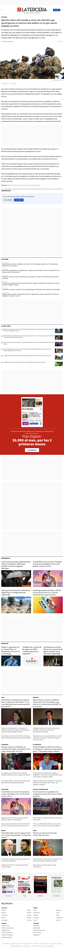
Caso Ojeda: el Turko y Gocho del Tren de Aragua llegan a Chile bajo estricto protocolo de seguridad (31, 289)
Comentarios (14, 83)
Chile (3, 697)
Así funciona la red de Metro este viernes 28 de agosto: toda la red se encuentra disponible (53, 650)
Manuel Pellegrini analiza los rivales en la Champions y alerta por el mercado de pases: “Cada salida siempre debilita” (47, 749)
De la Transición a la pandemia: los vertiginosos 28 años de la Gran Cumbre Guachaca (47, 794)
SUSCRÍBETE (32, 450)
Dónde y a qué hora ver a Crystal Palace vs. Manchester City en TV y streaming (10, 650)
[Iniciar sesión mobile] (62, 10)
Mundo (3, 830)
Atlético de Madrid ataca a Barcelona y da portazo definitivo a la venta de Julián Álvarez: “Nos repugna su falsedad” (47, 782)
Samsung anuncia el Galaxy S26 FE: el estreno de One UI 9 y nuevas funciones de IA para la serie (47, 593)
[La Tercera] (9, 893)
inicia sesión (8, 200)
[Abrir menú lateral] (2, 10)
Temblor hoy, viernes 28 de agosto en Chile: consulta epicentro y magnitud (31, 650)
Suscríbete (19, 200)
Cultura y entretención (40, 789)
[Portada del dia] (32, 426)
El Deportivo (37, 744)
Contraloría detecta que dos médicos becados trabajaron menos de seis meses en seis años (27, 355)
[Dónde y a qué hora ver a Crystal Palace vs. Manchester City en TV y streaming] (11, 661)
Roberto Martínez (9, 41)
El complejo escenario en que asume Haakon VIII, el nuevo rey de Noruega (15, 860)
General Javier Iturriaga (18, 185)
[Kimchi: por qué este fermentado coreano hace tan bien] (48, 847)
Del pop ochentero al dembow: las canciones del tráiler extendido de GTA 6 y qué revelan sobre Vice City (16, 749)
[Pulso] (24, 893)
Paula (35, 830)
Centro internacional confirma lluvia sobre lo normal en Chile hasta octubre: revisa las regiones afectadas (16, 565)
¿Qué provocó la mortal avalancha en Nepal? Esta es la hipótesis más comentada (15, 593)
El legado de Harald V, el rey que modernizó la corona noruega (14, 866)
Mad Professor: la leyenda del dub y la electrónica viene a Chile (47, 819)
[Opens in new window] (40, 893)
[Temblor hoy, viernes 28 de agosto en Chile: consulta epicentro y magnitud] (32, 661)
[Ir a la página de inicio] (32, 10)
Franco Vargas (31, 185)
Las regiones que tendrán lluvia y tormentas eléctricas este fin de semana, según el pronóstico (15, 774)
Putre (26, 185)
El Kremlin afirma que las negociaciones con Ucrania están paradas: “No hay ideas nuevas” (16, 835)
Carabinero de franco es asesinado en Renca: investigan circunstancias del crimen (24, 362)
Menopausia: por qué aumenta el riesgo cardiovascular (44, 866)
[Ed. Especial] (56, 893)
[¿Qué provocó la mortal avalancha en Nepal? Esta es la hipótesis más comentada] (16, 605)
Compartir (5, 83)
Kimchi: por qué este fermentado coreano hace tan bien (45, 834)
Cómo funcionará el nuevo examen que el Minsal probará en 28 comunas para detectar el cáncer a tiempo (28, 343)
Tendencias (4, 744)
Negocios (36, 697)
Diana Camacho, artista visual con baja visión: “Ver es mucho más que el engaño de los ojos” (47, 860)
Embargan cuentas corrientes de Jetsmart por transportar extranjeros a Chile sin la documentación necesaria (30, 277)
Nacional (4, 17)
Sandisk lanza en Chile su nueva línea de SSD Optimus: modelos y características (14, 819)
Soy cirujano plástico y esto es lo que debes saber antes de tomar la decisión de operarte (15, 782)
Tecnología (4, 789)
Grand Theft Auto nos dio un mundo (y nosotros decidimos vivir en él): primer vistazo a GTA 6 (47, 564)
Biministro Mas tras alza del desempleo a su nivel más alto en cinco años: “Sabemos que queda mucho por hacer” (47, 738)
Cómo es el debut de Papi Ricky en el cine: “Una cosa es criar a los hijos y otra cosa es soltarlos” (47, 825)
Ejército (9, 185)
